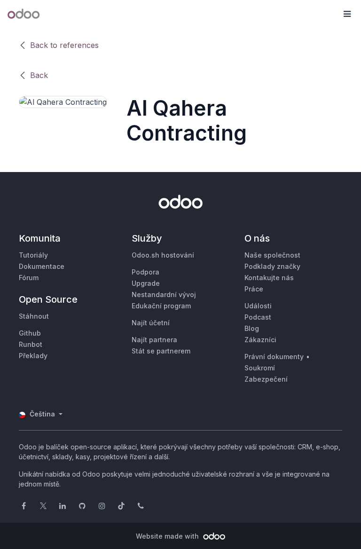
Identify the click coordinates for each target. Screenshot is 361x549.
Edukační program (161, 306)
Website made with (168, 536)
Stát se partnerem (161, 351)
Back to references (64, 45)
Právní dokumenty (274, 357)
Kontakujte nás (269, 278)
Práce (253, 289)
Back (39, 75)
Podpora (145, 272)
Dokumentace (41, 266)
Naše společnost (272, 255)
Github (30, 333)
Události (258, 306)
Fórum (29, 278)
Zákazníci (260, 340)
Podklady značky (272, 266)
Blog (251, 328)
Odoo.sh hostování (163, 255)
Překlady (33, 356)
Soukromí (259, 368)
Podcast (257, 317)
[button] (347, 14)
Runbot (30, 344)
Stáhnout (34, 316)
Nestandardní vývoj (164, 294)
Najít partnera (154, 340)
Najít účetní (151, 323)
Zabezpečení (266, 379)
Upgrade (146, 283)
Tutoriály (33, 255)
